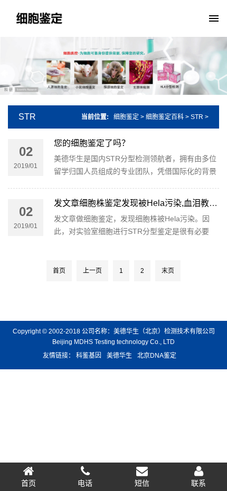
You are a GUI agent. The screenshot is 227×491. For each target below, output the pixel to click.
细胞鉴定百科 (165, 117)
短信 (142, 483)
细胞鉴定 (126, 117)
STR (27, 116)
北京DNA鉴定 (156, 355)
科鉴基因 (88, 355)
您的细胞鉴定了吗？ (92, 143)
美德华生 (119, 355)
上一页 (92, 270)
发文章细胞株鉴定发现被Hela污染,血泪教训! (137, 203)
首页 (59, 270)
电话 (85, 483)
